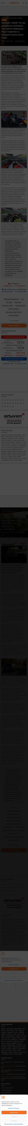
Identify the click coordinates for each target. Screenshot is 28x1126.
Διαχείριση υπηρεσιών (13, 1108)
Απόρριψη (14, 1116)
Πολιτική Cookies (8, 1124)
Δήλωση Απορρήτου (18, 1124)
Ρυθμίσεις (14, 1120)
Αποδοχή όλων (14, 1112)
